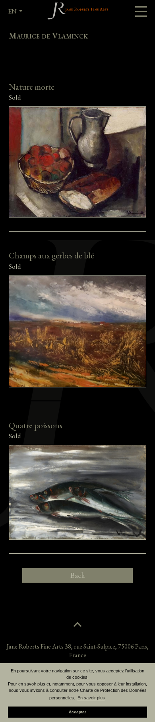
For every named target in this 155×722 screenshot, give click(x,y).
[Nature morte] (78, 159)
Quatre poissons (35, 425)
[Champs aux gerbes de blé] (78, 328)
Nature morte (31, 86)
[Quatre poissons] (78, 489)
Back (77, 575)
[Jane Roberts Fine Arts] (77, 11)
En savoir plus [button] (91, 697)
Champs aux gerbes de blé (51, 255)
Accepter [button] (77, 712)
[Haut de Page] (77, 624)
